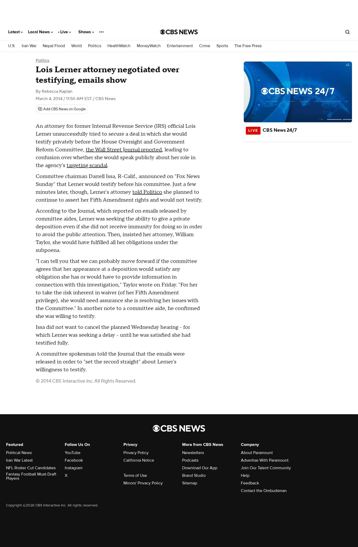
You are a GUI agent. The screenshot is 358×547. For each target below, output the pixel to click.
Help (245, 475)
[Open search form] (347, 32)
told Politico (147, 192)
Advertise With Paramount (265, 460)
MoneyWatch (149, 45)
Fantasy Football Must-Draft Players (31, 476)
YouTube (72, 453)
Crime (204, 45)
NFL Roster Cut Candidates (31, 468)
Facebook (74, 460)
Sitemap (189, 483)
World (76, 45)
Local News (39, 32)
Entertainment (180, 45)
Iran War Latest (19, 460)
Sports (222, 45)
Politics (94, 45)
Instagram (74, 468)
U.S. (11, 45)
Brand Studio (194, 475)
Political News (19, 453)
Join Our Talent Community (266, 468)
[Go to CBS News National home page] (179, 32)
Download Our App (199, 468)
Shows (85, 32)
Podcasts (190, 460)
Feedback (250, 483)
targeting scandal (87, 165)
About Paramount (257, 453)
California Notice (138, 460)
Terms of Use (135, 475)
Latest (14, 32)
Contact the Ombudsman (264, 491)
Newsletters (193, 453)
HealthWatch (119, 45)
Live (64, 32)
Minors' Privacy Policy (143, 483)
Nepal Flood (54, 45)
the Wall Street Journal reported (124, 149)
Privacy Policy (136, 453)
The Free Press (248, 45)
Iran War (29, 45)
